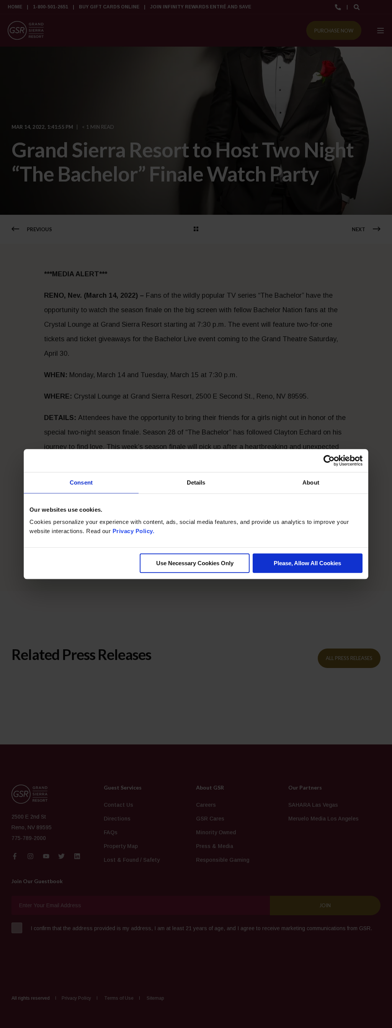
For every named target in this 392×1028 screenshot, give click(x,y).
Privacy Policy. (134, 531)
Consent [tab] (81, 482)
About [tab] (310, 482)
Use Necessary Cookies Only (195, 563)
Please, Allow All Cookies (307, 563)
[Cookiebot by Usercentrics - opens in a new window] (329, 460)
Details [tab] (196, 482)
